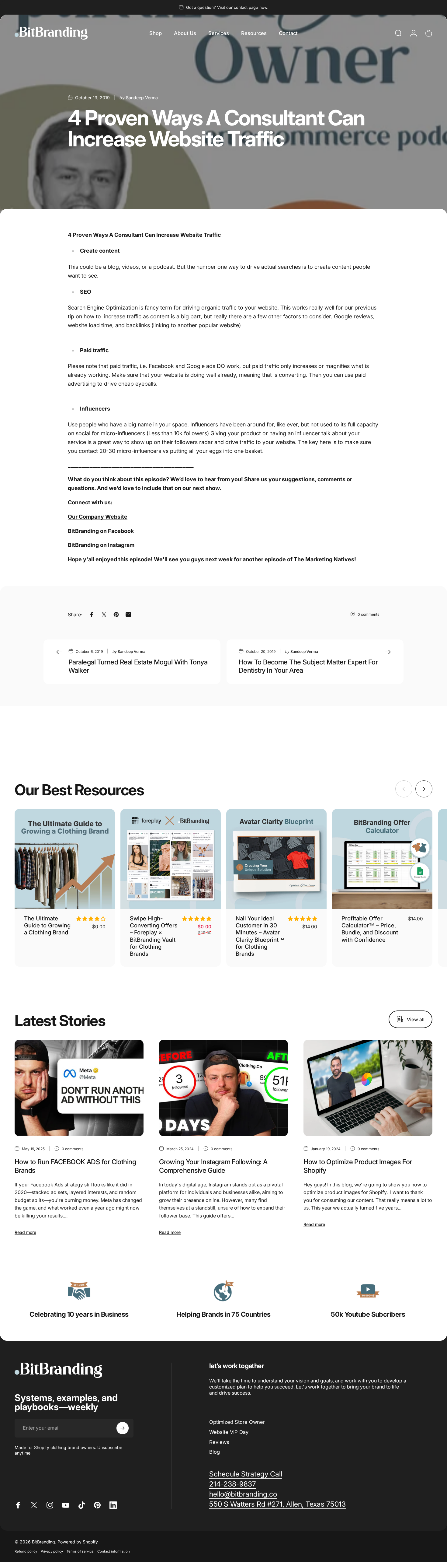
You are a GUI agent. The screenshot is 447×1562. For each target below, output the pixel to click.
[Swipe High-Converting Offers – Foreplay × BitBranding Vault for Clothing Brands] (170, 859)
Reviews (219, 1442)
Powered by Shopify (77, 1541)
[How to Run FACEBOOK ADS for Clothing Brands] (79, 1088)
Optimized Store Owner (237, 1422)
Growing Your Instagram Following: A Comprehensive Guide (213, 1166)
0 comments (368, 614)
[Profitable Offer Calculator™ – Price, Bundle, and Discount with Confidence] (382, 859)
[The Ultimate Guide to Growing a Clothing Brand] (65, 859)
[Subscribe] (122, 1428)
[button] (91, 919)
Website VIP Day (228, 1432)
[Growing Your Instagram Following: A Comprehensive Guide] (223, 1088)
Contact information (113, 1551)
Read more (25, 1232)
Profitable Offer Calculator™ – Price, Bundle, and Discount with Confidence (369, 929)
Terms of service (80, 1551)
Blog (214, 1452)
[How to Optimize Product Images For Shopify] (367, 1088)
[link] (79, 1291)
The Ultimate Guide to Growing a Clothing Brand (47, 925)
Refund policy (26, 1551)
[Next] (423, 788)
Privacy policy (52, 1551)
